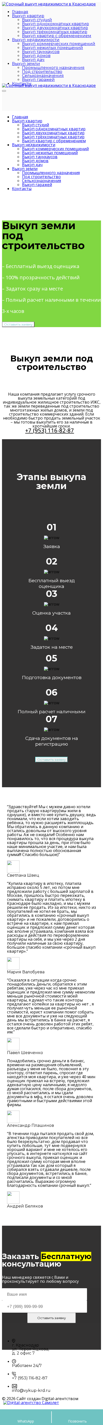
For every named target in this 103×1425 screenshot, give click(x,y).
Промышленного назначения (53, 67)
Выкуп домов (36, 55)
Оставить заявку (18, 324)
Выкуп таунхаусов (41, 51)
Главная (20, 11)
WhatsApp (26, 1421)
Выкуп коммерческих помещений (58, 43)
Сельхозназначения (43, 75)
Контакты (22, 188)
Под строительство (42, 71)
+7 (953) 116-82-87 (49, 430)
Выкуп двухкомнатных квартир (55, 27)
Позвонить (77, 1421)
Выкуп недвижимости (36, 39)
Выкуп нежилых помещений (52, 47)
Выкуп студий (37, 19)
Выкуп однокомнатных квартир (55, 23)
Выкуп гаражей (38, 79)
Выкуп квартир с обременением (56, 35)
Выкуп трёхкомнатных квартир (54, 31)
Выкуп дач (33, 59)
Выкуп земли (26, 63)
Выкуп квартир (28, 15)
